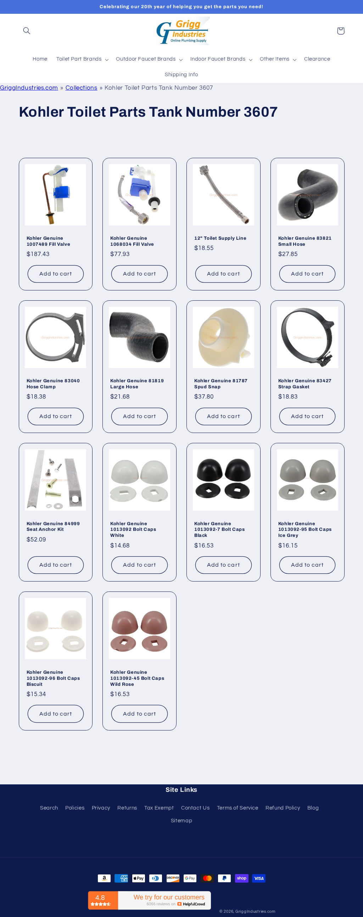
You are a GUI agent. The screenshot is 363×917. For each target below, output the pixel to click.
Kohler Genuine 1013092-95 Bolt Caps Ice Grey (305, 529)
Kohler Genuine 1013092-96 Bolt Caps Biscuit (53, 678)
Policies (74, 808)
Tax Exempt (159, 808)
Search (49, 808)
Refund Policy (283, 808)
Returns (127, 808)
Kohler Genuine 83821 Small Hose (305, 241)
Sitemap (181, 820)
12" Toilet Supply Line (220, 238)
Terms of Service (237, 808)
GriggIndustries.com (29, 88)
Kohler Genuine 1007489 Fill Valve (49, 241)
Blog (313, 808)
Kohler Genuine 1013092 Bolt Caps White (133, 529)
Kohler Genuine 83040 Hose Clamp (53, 383)
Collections (81, 88)
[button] (27, 31)
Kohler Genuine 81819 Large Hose (137, 383)
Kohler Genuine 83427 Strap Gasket (305, 383)
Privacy (101, 808)
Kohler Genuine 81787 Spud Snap (221, 383)
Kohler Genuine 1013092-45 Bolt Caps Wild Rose (137, 678)
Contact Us (195, 808)
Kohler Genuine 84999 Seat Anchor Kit (53, 526)
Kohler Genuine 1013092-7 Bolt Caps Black (219, 529)
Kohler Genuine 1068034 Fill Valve (132, 241)
